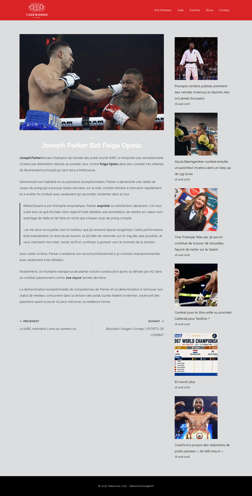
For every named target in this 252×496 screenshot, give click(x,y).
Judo (180, 10)
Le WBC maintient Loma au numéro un (48, 325)
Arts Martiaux (163, 10)
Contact (224, 10)
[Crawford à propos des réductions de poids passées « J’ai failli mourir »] (203, 417)
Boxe (209, 10)
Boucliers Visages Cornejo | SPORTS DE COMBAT (135, 328)
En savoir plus (185, 382)
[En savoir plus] (203, 354)
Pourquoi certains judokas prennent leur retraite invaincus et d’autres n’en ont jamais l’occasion (202, 92)
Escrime (195, 10)
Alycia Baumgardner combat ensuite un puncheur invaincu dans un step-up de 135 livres (203, 168)
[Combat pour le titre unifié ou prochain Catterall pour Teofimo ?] (203, 285)
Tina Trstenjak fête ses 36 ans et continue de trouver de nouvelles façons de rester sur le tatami (199, 243)
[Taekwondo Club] (37, 10)
